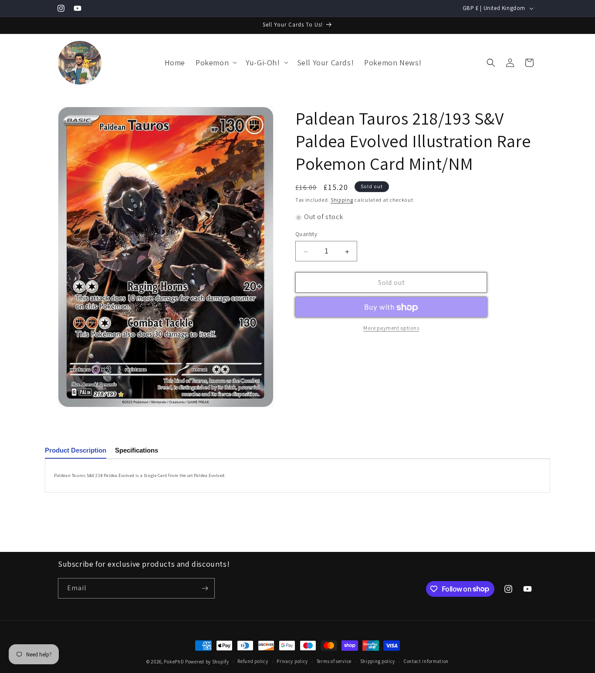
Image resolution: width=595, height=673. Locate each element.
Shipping (342, 199)
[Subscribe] (204, 588)
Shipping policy (378, 661)
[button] (215, 62)
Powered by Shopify (207, 662)
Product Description (75, 450)
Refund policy (252, 661)
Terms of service (334, 661)
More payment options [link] (391, 328)
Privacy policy (292, 661)
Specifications (136, 450)
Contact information (426, 661)
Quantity (306, 234)
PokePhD (174, 662)
